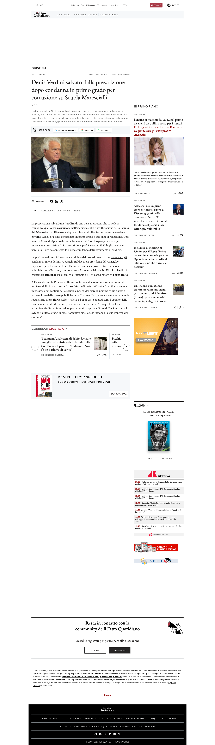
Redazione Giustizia (52, 355)
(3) (182, 193)
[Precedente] (34, 347)
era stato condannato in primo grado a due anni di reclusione (86, 236)
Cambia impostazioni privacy (97, 718)
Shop (111, 5)
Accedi (95, 650)
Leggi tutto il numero (159, 458)
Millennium (90, 5)
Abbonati (156, 5)
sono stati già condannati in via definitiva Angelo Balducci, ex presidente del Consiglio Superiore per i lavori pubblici (79, 262)
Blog (83, 5)
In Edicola (75, 5)
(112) (182, 235)
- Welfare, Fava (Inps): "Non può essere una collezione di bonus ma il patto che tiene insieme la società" (155, 519)
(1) (106, 355)
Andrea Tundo (120, 354)
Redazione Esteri (144, 235)
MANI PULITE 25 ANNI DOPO (79, 377)
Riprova (107, 694)
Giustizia (38, 68)
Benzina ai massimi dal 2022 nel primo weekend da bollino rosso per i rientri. (158, 121)
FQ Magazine (102, 5)
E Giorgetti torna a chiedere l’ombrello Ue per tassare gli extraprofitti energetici (158, 131)
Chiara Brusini (142, 193)
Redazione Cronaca (145, 273)
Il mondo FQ (120, 5)
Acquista (119, 394)
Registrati (120, 650)
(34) (182, 273)
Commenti (40, 201)
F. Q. (34, 105)
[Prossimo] (126, 347)
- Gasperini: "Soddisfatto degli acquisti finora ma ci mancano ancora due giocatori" (157, 504)
